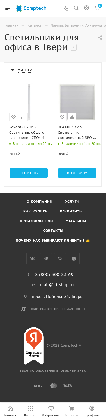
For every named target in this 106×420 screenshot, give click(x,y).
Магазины (76, 221)
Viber (60, 258)
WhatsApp (74, 258)
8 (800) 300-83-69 (54, 274)
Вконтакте (32, 258)
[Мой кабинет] (86, 8)
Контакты (53, 230)
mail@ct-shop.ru (57, 284)
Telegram (46, 258)
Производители (36, 221)
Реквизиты (71, 211)
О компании (39, 201)
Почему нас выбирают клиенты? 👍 (53, 240)
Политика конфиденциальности (57, 309)
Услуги (72, 201)
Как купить (35, 211)
